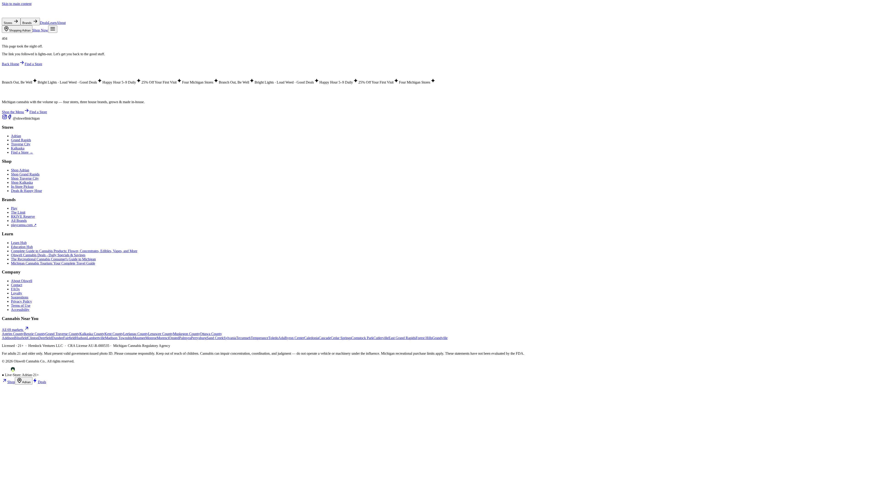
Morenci (163, 338)
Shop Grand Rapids (25, 174)
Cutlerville (380, 338)
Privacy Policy (21, 301)
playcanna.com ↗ (23, 225)
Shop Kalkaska (22, 182)
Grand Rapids (21, 140)
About (61, 23)
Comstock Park (362, 338)
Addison (8, 338)
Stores (8, 23)
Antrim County (13, 334)
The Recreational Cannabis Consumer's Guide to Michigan (53, 259)
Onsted (174, 338)
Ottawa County (211, 334)
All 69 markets (13, 330)
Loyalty (16, 293)
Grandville (440, 338)
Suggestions (19, 297)
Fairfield (69, 338)
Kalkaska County (91, 334)
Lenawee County (160, 334)
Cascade (325, 338)
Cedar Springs (341, 338)
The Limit (18, 212)
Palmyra (185, 338)
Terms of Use (20, 305)
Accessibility (20, 310)
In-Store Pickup (22, 187)
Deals (44, 23)
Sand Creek (215, 338)
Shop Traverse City (25, 178)
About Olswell (21, 281)
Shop (11, 382)
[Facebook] (10, 118)
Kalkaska (17, 148)
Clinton (33, 338)
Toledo (273, 338)
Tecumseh (243, 338)
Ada (281, 338)
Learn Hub (19, 243)
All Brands (19, 221)
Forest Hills (424, 338)
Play (14, 208)
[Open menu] (52, 29)
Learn (52, 23)
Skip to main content (16, 4)
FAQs (15, 289)
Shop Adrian (20, 170)
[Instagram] (4, 118)
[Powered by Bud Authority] (15, 371)
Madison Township (119, 338)
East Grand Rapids (402, 338)
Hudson (81, 338)
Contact (16, 285)
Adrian (20, 30)
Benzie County (34, 334)
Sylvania (230, 338)
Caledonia (311, 338)
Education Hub (22, 247)
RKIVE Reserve (23, 216)
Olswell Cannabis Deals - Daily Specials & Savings (48, 255)
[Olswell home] (23, 16)
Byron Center (294, 338)
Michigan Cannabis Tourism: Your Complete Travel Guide (53, 263)
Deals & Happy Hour (26, 191)
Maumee (139, 338)
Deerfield (45, 338)
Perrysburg (199, 338)
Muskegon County (186, 334)
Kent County (113, 334)
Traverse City (20, 144)
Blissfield (21, 338)
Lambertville (96, 338)
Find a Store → (22, 152)
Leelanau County (135, 334)
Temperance (259, 338)
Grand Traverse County (62, 334)
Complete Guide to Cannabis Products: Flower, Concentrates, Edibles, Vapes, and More (74, 251)
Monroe (151, 338)
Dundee (57, 338)
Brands (27, 23)
